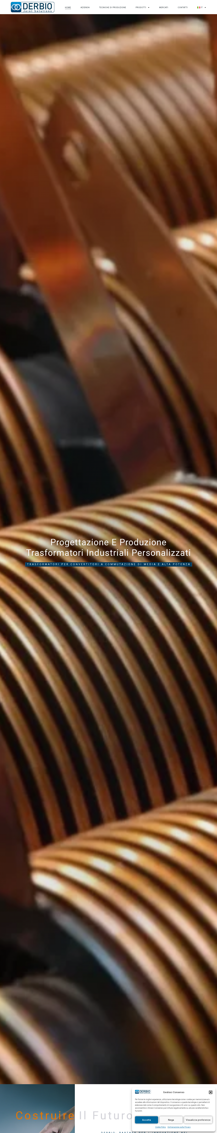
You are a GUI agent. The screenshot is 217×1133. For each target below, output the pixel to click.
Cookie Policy (160, 1127)
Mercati (163, 7)
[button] (210, 1092)
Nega (171, 1120)
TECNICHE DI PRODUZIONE (112, 7)
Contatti (183, 7)
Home (68, 7)
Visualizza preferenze (198, 1120)
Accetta (146, 1120)
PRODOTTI (141, 7)
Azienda (85, 7)
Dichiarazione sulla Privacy (179, 1127)
